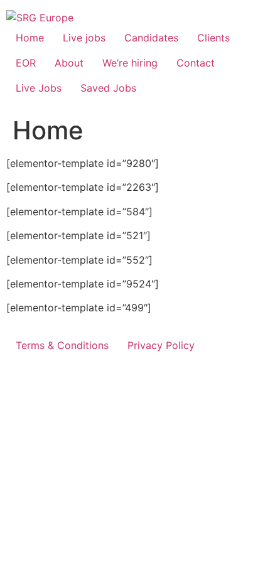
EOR (26, 62)
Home (30, 37)
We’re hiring (130, 62)
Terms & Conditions (62, 345)
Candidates (151, 37)
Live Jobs (39, 88)
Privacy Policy (161, 345)
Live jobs (84, 37)
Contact (195, 62)
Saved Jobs (108, 88)
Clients (213, 37)
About (69, 62)
